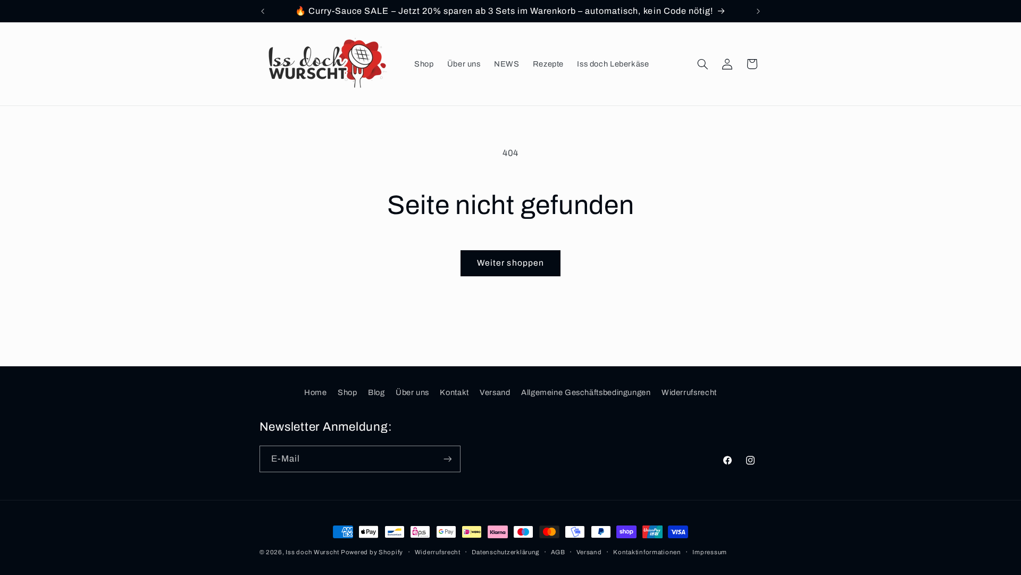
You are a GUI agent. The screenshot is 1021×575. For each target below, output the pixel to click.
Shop (347, 392)
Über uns (412, 392)
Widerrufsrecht (689, 392)
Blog (376, 392)
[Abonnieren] (447, 459)
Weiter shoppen (510, 262)
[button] (702, 64)
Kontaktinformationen (647, 552)
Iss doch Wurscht (313, 552)
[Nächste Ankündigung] (758, 11)
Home (315, 392)
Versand (495, 392)
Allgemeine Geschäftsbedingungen (586, 392)
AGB (558, 552)
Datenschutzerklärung (505, 552)
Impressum (709, 552)
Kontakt (454, 392)
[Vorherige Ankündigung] (262, 11)
